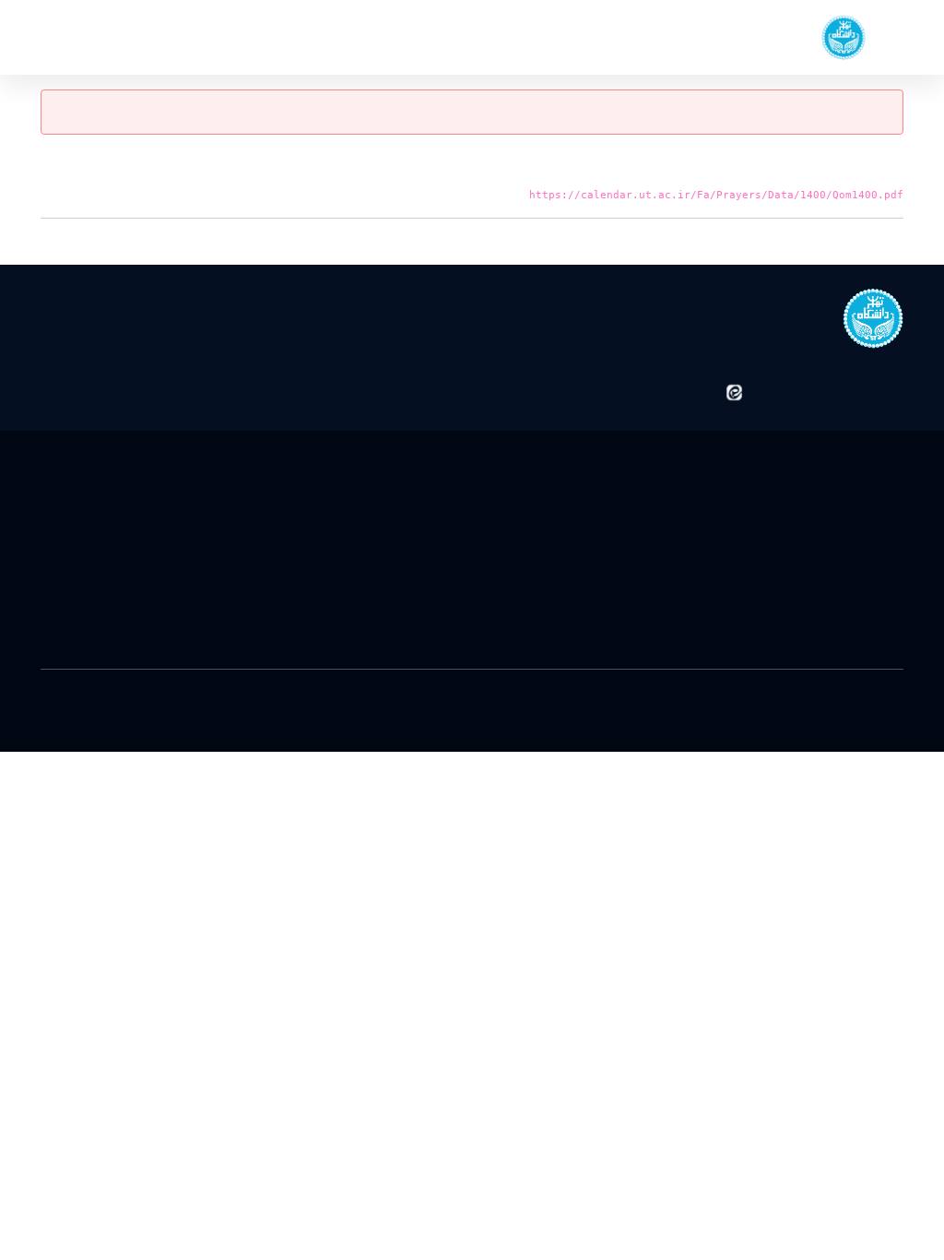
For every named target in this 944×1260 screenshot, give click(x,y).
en (76, 37)
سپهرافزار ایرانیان (312, 687)
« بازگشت (879, 240)
